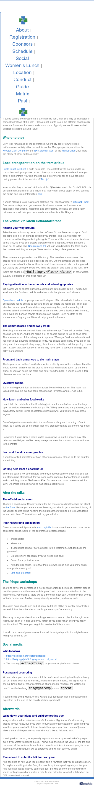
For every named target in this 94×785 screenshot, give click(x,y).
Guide (22, 86)
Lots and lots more (20, 572)
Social (22, 58)
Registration (22, 36)
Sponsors (22, 43)
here (40, 194)
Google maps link (37, 246)
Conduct (22, 79)
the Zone (10, 507)
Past (22, 100)
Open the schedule (13, 300)
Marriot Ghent (69, 150)
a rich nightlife (44, 527)
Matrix (22, 93)
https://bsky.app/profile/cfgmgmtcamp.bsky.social (31, 659)
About (22, 29)
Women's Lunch (22, 65)
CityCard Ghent (81, 202)
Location (22, 72)
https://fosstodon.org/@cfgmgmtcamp (26, 655)
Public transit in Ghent (14, 169)
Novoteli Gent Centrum (15, 150)
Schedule (22, 50)
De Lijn (44, 179)
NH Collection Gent (44, 150)
